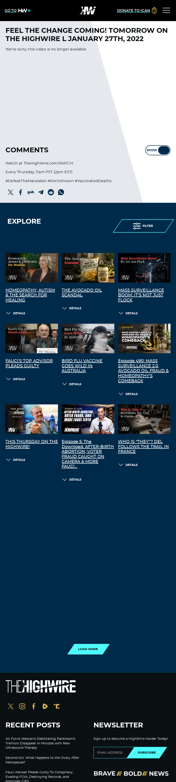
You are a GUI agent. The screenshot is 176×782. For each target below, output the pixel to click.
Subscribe (147, 752)
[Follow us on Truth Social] (56, 707)
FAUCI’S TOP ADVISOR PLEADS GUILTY (29, 363)
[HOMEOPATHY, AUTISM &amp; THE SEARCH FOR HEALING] (32, 268)
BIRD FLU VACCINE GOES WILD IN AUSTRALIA (82, 366)
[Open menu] (166, 11)
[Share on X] (11, 192)
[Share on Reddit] (51, 192)
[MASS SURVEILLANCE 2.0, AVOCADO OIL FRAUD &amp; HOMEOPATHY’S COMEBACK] (144, 338)
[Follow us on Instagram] (22, 707)
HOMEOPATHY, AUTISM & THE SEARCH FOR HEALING (30, 295)
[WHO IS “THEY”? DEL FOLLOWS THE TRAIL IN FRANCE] (144, 419)
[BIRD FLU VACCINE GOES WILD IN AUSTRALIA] (88, 338)
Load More (88, 649)
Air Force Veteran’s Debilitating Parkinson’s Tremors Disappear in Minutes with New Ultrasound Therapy (40, 743)
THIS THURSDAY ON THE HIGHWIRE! (32, 444)
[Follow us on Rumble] (45, 707)
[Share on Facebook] (21, 192)
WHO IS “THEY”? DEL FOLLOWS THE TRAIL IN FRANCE (143, 447)
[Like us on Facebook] (33, 707)
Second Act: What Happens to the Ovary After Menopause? (42, 760)
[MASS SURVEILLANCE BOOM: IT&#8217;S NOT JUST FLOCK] (144, 268)
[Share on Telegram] (41, 192)
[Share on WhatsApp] (61, 192)
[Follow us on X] (11, 707)
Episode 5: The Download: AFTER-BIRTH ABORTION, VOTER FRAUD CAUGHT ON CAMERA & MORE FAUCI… (88, 454)
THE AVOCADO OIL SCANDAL (82, 293)
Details (19, 313)
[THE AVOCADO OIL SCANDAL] (88, 268)
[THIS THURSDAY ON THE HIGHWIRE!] (32, 419)
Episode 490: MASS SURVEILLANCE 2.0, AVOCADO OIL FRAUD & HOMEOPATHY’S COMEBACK (143, 371)
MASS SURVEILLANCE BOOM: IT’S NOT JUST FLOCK (141, 295)
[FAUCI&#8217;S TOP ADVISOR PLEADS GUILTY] (32, 338)
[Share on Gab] (31, 192)
